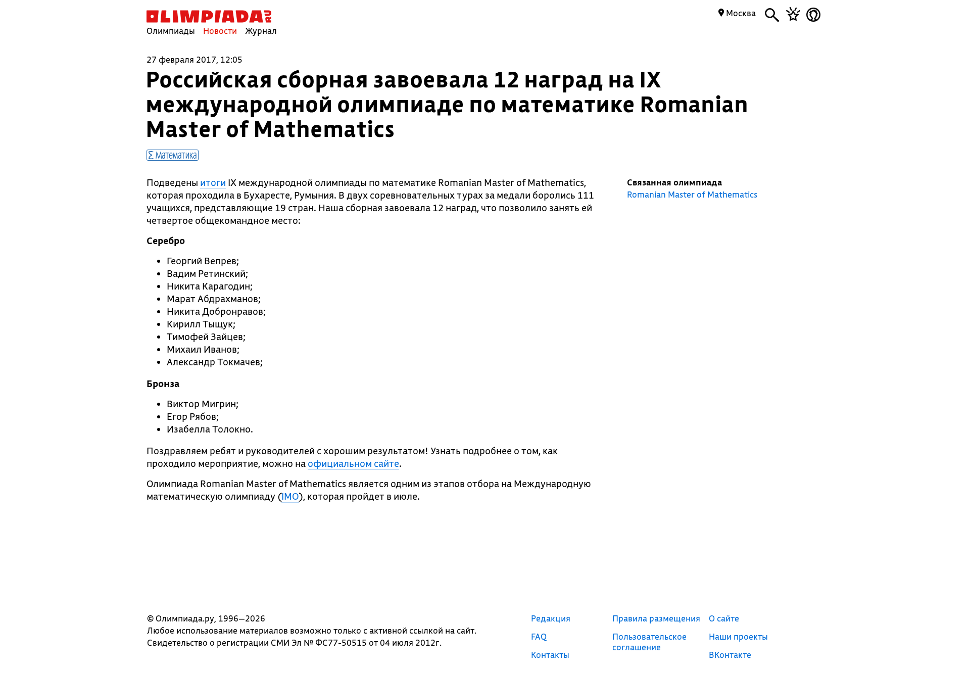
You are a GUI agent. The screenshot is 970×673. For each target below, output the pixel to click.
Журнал (261, 30)
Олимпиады (171, 30)
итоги (213, 182)
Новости (220, 30)
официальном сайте (353, 463)
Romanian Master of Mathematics (692, 194)
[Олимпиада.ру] (209, 16)
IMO (290, 496)
